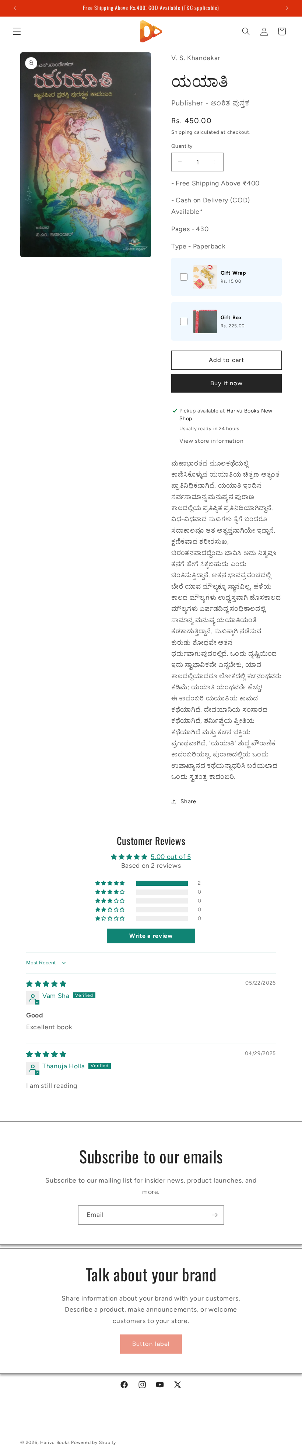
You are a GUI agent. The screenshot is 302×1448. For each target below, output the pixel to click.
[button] (17, 31)
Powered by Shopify (93, 1442)
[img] (46, 984)
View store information (211, 440)
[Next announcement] (287, 8)
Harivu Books (55, 1442)
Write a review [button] (150, 935)
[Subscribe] (215, 1215)
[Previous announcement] (15, 8)
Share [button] (188, 801)
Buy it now (226, 383)
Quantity (182, 146)
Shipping (182, 132)
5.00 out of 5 (171, 856)
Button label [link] (151, 1343)
